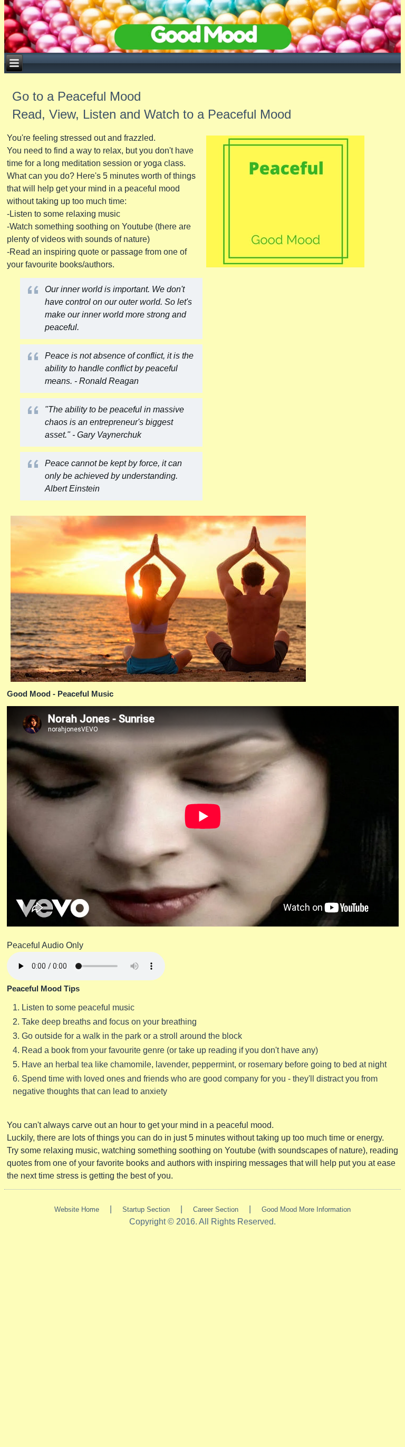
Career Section (215, 1209)
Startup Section (146, 1209)
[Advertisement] (202, 1331)
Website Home (76, 1209)
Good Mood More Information (306, 1209)
